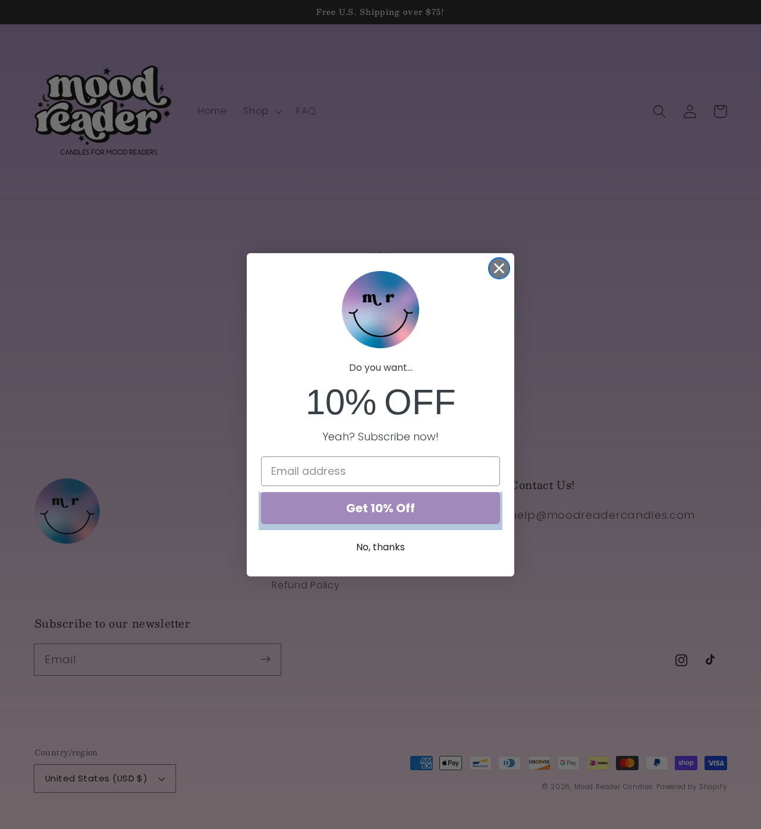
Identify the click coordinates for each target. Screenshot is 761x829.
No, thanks (380, 547)
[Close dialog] (499, 268)
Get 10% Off (380, 508)
